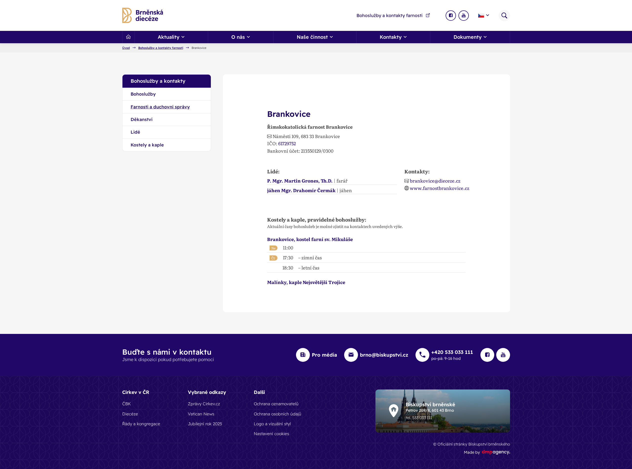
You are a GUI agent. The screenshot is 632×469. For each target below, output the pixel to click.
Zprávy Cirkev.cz (204, 403)
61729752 (287, 143)
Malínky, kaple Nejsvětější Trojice (306, 282)
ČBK (126, 403)
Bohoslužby (143, 94)
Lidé (135, 132)
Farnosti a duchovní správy (160, 107)
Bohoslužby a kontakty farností (389, 15)
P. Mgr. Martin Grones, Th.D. (300, 180)
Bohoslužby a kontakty (158, 81)
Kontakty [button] (391, 37)
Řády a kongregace (141, 423)
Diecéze (130, 413)
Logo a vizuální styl (272, 423)
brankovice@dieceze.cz (435, 180)
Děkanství (142, 119)
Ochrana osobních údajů (277, 413)
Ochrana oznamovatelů (276, 403)
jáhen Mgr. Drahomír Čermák (301, 190)
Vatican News (201, 413)
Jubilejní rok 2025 (205, 423)
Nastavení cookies (271, 433)
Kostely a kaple (147, 145)
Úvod (126, 48)
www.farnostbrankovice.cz (439, 187)
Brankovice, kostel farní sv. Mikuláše (310, 239)
